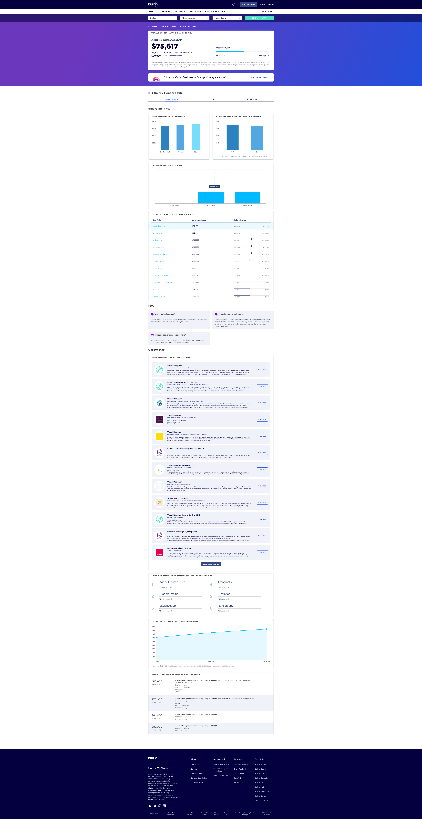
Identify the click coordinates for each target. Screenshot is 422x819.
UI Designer (157, 240)
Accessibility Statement (190, 813)
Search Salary (259, 18)
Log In (271, 4)
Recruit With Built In (221, 764)
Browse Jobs (239, 783)
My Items (269, 12)
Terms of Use (227, 813)
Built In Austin (260, 764)
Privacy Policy (216, 813)
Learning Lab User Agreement (171, 813)
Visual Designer (159, 226)
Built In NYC (259, 787)
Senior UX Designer (160, 275)
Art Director (157, 289)
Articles (179, 12)
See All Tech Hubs (261, 801)
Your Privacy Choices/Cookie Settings (245, 813)
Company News (197, 783)
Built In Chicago (261, 774)
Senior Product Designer (162, 282)
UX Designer (158, 233)
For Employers (248, 4)
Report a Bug (239, 774)
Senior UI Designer (160, 254)
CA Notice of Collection (266, 813)
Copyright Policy (204, 813)
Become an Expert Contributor (220, 770)
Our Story (195, 764)
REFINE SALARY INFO (258, 77)
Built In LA (259, 783)
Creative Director (159, 268)
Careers (194, 769)
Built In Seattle (260, 796)
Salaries (194, 12)
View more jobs (211, 564)
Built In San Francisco (263, 792)
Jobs (151, 12)
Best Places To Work (216, 12)
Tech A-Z (237, 778)
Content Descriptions (199, 778)
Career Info (252, 99)
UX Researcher (158, 247)
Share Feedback (240, 769)
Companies (165, 12)
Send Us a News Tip (220, 775)
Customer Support (241, 764)
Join (262, 4)
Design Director (159, 296)
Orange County (168, 26)
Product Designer (160, 261)
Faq (212, 99)
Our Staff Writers (197, 774)
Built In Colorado (261, 778)
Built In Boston (260, 769)
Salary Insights (171, 99)
